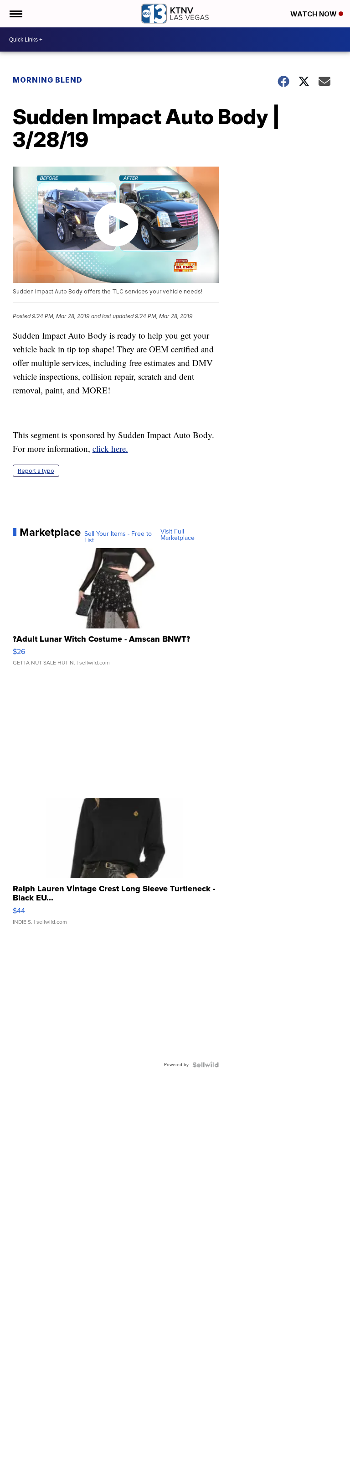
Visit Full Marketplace (177, 534)
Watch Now (314, 14)
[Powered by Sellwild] (205, 1065)
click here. (110, 448)
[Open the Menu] (15, 13)
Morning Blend (47, 79)
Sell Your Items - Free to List (118, 537)
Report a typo (36, 470)
